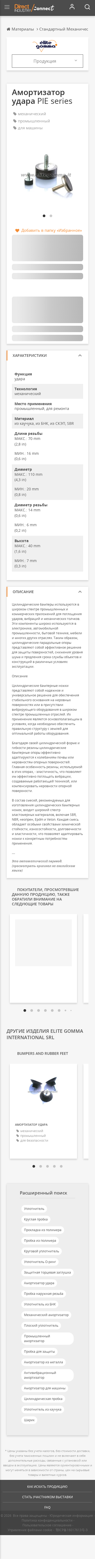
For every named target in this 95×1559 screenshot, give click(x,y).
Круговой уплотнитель (41, 1251)
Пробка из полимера (40, 1240)
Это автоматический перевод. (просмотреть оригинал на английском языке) (43, 865)
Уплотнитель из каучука (42, 1409)
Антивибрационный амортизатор (40, 1375)
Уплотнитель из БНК (40, 1304)
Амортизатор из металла (43, 1362)
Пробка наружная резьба (43, 1293)
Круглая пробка (36, 1219)
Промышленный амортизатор (37, 1338)
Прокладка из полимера (42, 1230)
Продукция (45, 61)
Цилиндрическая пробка (43, 1399)
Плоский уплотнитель (41, 1325)
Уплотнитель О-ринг (40, 1262)
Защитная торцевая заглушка (47, 1272)
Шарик (29, 1420)
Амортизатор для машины (44, 1388)
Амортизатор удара (39, 1283)
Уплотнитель (34, 1208)
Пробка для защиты (39, 1351)
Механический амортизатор (46, 1315)
